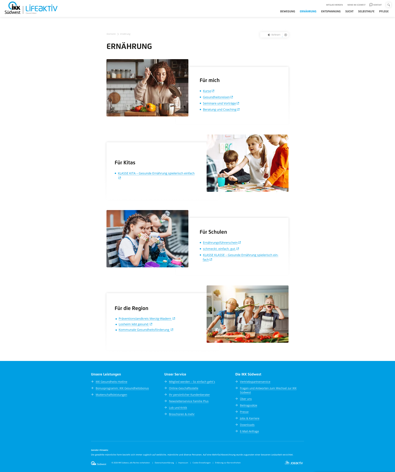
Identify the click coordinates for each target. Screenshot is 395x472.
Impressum (183, 462)
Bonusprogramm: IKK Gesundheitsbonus (122, 388)
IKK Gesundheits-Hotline (111, 382)
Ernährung (308, 11)
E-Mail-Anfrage (249, 431)
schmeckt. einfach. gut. (219, 249)
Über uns (246, 399)
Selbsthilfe (366, 11)
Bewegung (287, 11)
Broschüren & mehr (182, 414)
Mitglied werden (334, 5)
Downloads (247, 425)
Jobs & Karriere (249, 418)
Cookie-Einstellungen (202, 462)
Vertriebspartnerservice (255, 382)
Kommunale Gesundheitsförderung (144, 330)
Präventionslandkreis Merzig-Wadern (145, 318)
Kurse (207, 91)
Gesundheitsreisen (216, 97)
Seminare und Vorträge (219, 103)
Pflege (384, 11)
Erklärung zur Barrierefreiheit (228, 462)
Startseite (111, 33)
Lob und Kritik (178, 407)
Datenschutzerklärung (164, 462)
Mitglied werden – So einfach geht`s (192, 382)
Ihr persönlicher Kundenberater (189, 394)
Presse (244, 412)
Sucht (349, 11)
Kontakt (377, 5)
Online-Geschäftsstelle (183, 388)
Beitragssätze (248, 405)
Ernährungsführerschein (220, 242)
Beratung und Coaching (219, 109)
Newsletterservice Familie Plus (189, 401)
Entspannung (331, 11)
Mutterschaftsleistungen (111, 394)
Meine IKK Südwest (356, 5)
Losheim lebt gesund (134, 324)
